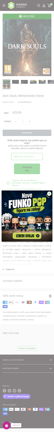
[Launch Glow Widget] (6, 425)
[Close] (49, 193)
